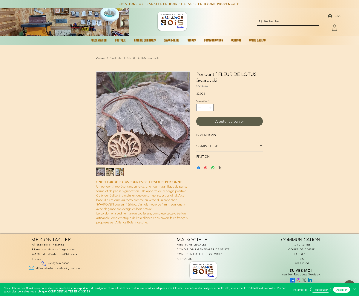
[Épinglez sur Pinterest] (206, 168)
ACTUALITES (302, 244)
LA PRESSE (301, 254)
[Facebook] (292, 280)
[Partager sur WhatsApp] (213, 168)
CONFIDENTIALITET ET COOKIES (69, 291)
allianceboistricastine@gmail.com (59, 268)
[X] (304, 280)
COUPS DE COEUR (301, 249)
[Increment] (210, 107)
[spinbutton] (205, 107)
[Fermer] (354, 289)
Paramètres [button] (300, 290)
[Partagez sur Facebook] (199, 168)
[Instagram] (298, 280)
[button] (334, 27)
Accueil (101, 58)
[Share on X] (220, 168)
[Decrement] (199, 107)
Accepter (341, 290)
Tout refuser (320, 290)
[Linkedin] (310, 280)
